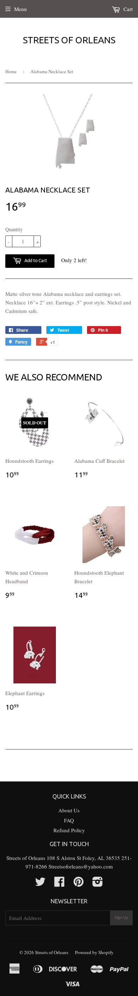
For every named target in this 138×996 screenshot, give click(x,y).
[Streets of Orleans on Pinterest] (78, 883)
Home (11, 71)
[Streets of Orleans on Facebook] (59, 883)
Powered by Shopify (94, 952)
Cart (127, 8)
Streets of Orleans (69, 40)
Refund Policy (69, 830)
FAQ (69, 820)
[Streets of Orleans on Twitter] (40, 883)
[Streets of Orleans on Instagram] (97, 883)
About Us (69, 810)
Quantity (14, 229)
